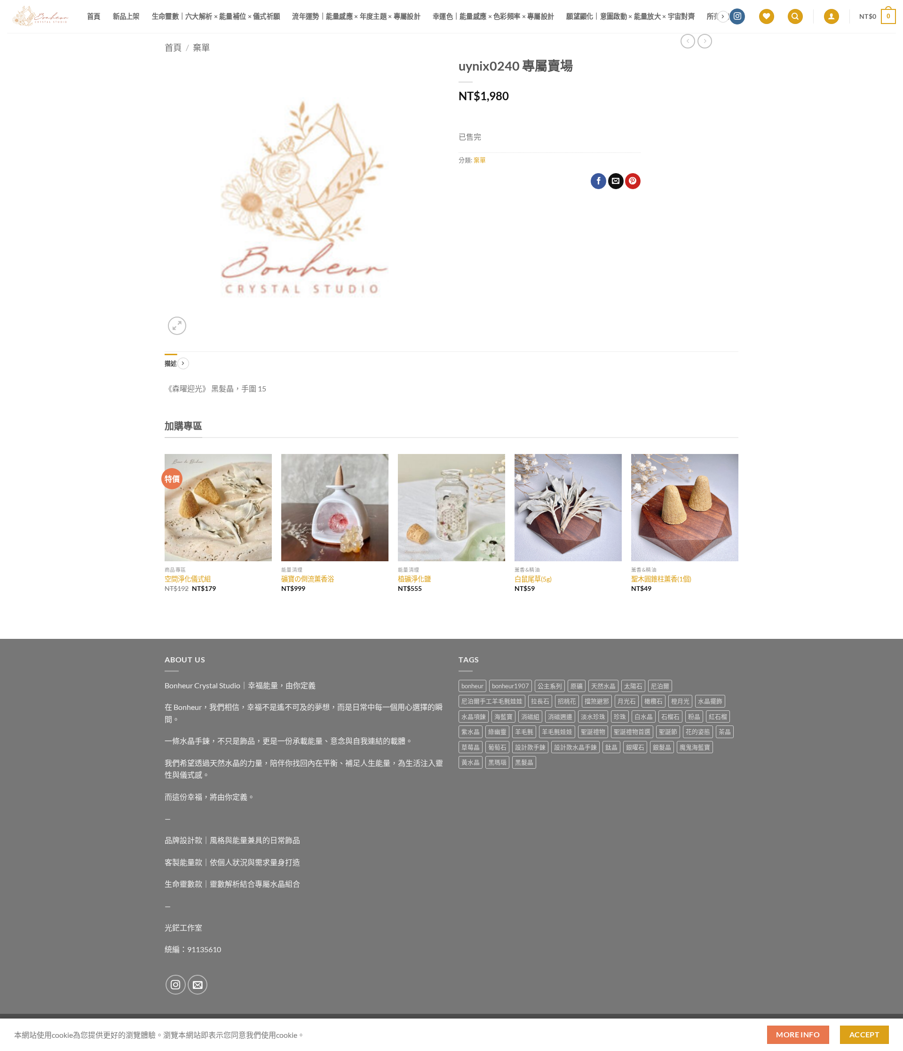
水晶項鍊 (473, 716)
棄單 (201, 47)
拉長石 (540, 701)
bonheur (472, 686)
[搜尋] (795, 16)
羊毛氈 (524, 731)
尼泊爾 (660, 686)
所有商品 (720, 16)
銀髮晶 (662, 747)
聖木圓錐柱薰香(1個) (661, 579)
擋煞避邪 (597, 701)
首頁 (94, 16)
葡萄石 (497, 747)
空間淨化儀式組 (188, 579)
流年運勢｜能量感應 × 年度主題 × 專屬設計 (356, 16)
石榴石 (670, 716)
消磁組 (530, 716)
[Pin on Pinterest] (633, 181)
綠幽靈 (497, 731)
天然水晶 (603, 686)
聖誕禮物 (593, 731)
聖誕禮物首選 (632, 731)
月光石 (627, 701)
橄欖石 (653, 701)
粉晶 (694, 716)
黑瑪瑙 (497, 762)
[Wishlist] (766, 16)
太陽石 (633, 686)
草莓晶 (470, 747)
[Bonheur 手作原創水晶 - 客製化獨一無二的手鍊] (40, 16)
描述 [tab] (171, 363)
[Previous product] (704, 41)
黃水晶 (470, 762)
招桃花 (567, 701)
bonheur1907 (510, 686)
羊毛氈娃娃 (557, 731)
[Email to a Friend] (616, 181)
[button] (831, 16)
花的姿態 (698, 731)
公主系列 (550, 686)
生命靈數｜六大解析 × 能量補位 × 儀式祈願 (216, 16)
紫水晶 (470, 731)
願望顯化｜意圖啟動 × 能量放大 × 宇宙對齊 (630, 16)
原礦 (576, 686)
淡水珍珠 (593, 716)
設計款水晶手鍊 (575, 747)
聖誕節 (668, 731)
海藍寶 (503, 716)
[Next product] (688, 41)
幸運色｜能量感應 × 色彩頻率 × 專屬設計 (493, 16)
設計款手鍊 (530, 747)
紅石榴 (718, 716)
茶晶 (725, 731)
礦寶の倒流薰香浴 (307, 579)
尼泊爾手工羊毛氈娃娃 (492, 701)
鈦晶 (611, 747)
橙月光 (680, 701)
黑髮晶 (524, 762)
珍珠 (620, 716)
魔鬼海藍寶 (695, 747)
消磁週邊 (560, 716)
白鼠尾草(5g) (533, 579)
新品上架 (126, 16)
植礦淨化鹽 (414, 579)
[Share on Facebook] (598, 181)
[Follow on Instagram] (737, 16)
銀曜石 (635, 747)
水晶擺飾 (710, 701)
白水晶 (643, 716)
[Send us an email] (198, 985)
